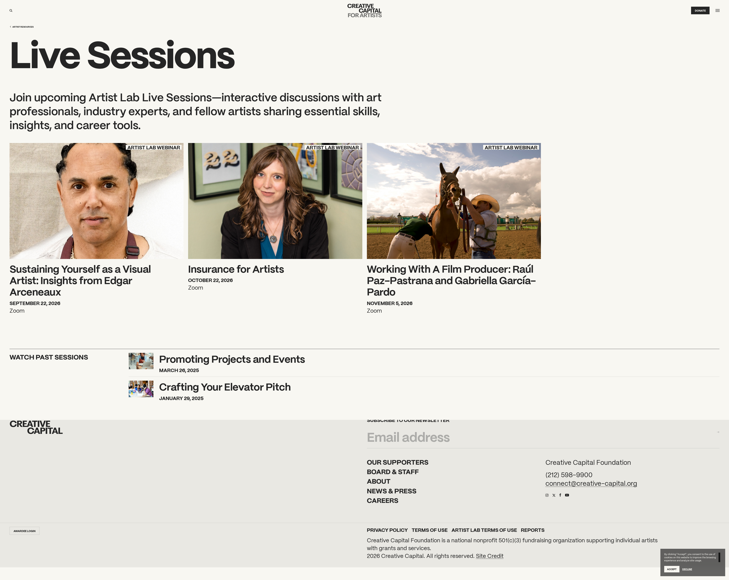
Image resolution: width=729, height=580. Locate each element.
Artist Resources (23, 27)
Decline (687, 569)
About (379, 480)
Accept (672, 569)
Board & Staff (393, 471)
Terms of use (430, 529)
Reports (533, 529)
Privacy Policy (387, 529)
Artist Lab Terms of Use (484, 529)
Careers (382, 499)
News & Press (391, 490)
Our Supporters (397, 461)
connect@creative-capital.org (591, 483)
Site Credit (490, 555)
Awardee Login (24, 531)
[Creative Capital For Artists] (364, 10)
